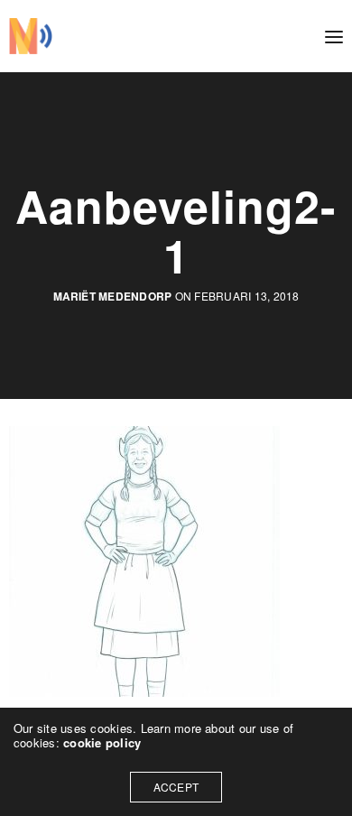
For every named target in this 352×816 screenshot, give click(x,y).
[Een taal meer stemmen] (30, 36)
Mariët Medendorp (112, 296)
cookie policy (102, 742)
